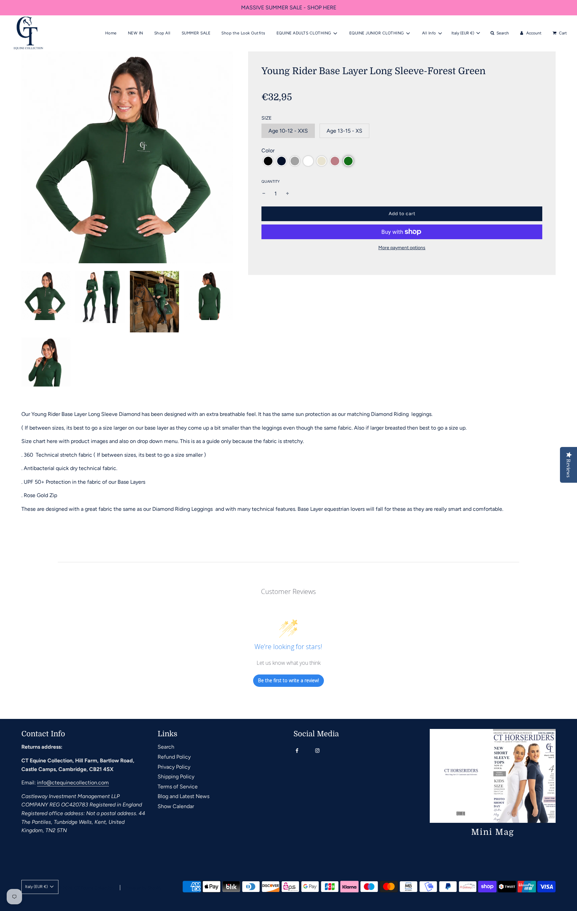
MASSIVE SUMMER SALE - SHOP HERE (288, 7)
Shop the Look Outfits (243, 33)
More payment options (401, 248)
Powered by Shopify (143, 888)
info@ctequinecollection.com (73, 782)
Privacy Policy (174, 767)
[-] (263, 194)
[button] (268, 161)
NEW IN (135, 33)
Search (166, 747)
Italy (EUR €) (463, 33)
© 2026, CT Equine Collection (86, 888)
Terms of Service (178, 786)
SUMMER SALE (196, 33)
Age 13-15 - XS (344, 131)
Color (267, 150)
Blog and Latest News (183, 796)
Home (111, 33)
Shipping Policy (176, 776)
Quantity (270, 181)
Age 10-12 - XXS (288, 131)
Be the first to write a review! (288, 680)
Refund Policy (174, 757)
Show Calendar (176, 806)
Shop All (162, 33)
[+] (287, 194)
